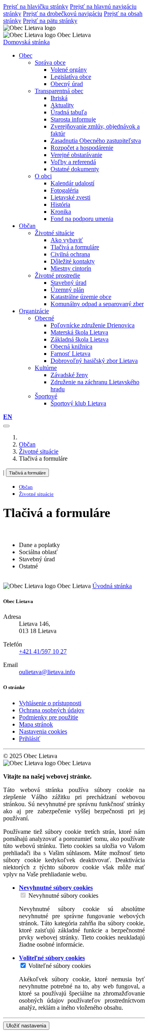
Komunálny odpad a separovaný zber (97, 304)
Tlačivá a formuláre (75, 247)
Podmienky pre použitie (48, 717)
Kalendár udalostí (72, 183)
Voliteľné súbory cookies (59, 965)
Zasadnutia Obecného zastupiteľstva (96, 140)
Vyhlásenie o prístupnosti (50, 703)
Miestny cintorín (71, 268)
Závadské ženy (69, 375)
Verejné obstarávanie (76, 154)
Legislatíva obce (71, 76)
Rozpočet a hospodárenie (82, 147)
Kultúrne (46, 367)
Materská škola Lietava (79, 332)
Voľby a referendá (73, 162)
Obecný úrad (67, 83)
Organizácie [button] (34, 311)
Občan (27, 444)
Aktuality (62, 105)
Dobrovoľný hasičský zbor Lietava (94, 360)
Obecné (44, 318)
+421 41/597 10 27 (43, 651)
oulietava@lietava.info (47, 672)
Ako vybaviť (67, 240)
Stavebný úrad (68, 282)
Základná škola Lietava (80, 339)
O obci (43, 176)
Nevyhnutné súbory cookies (63, 895)
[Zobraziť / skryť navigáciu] (6, 426)
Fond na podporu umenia (82, 218)
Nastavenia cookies (43, 731)
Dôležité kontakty (73, 261)
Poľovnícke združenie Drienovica (93, 325)
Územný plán (67, 289)
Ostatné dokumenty (75, 169)
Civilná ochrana (70, 254)
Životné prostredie (57, 275)
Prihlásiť (29, 738)
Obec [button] (25, 55)
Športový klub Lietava (78, 403)
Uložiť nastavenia (26, 1026)
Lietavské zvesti (70, 197)
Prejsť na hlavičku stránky (35, 6)
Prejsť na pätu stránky (50, 20)
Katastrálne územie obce (81, 296)
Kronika (61, 211)
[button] (7, 416)
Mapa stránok (36, 724)
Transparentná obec (59, 91)
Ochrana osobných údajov (51, 710)
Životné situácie (54, 233)
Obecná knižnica (71, 346)
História (60, 204)
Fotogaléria (65, 190)
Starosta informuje (73, 119)
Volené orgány (69, 69)
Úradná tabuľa (69, 112)
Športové (46, 396)
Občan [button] (27, 225)
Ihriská (59, 98)
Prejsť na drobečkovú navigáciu (62, 13)
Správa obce (50, 62)
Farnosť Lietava (70, 353)
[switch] (23, 895)
